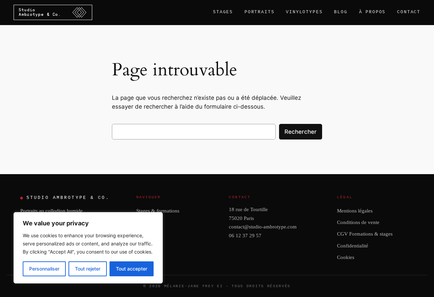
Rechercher (300, 131)
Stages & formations (157, 211)
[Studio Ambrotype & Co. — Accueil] (53, 12)
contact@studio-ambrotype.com (263, 226)
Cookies (345, 257)
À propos (372, 12)
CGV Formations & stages (365, 234)
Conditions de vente (358, 222)
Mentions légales (355, 211)
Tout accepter (131, 269)
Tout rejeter (87, 269)
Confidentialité (352, 245)
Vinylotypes (304, 12)
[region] (88, 247)
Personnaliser (44, 269)
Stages (223, 12)
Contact (408, 12)
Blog (340, 12)
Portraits (259, 12)
